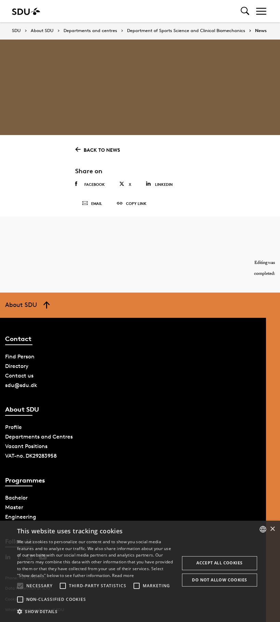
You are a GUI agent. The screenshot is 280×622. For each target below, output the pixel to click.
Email (96, 203)
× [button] (272, 529)
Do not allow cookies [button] (219, 580)
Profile (13, 427)
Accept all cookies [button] (219, 563)
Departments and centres (90, 30)
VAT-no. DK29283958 (31, 456)
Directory (16, 366)
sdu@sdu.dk (21, 385)
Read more (123, 575)
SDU (16, 30)
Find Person (19, 356)
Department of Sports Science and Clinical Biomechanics (186, 30)
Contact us (19, 375)
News (261, 30)
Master (14, 507)
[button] (20, 586)
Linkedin (164, 184)
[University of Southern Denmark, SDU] (26, 11)
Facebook (94, 184)
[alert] (140, 571)
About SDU (42, 30)
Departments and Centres (39, 436)
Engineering (20, 517)
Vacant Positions (26, 446)
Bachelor (16, 497)
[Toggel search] (245, 11)
